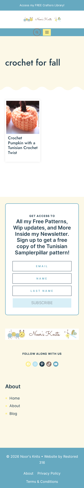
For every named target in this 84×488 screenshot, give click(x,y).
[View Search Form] (37, 32)
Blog (13, 413)
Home (14, 398)
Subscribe (42, 302)
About (14, 406)
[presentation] (22, 117)
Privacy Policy (49, 473)
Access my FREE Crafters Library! (42, 5)
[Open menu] (47, 32)
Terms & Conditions (42, 481)
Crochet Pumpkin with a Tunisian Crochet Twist (22, 145)
